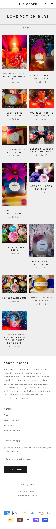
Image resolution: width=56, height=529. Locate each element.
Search (7, 415)
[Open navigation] (4, 4)
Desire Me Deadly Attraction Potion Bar (14, 76)
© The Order (28, 491)
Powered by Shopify (28, 495)
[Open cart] (52, 4)
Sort (27, 28)
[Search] (46, 4)
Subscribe (15, 469)
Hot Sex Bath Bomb (14, 298)
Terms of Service (12, 430)
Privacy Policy (10, 425)
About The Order (12, 420)
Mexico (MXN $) (26, 485)
